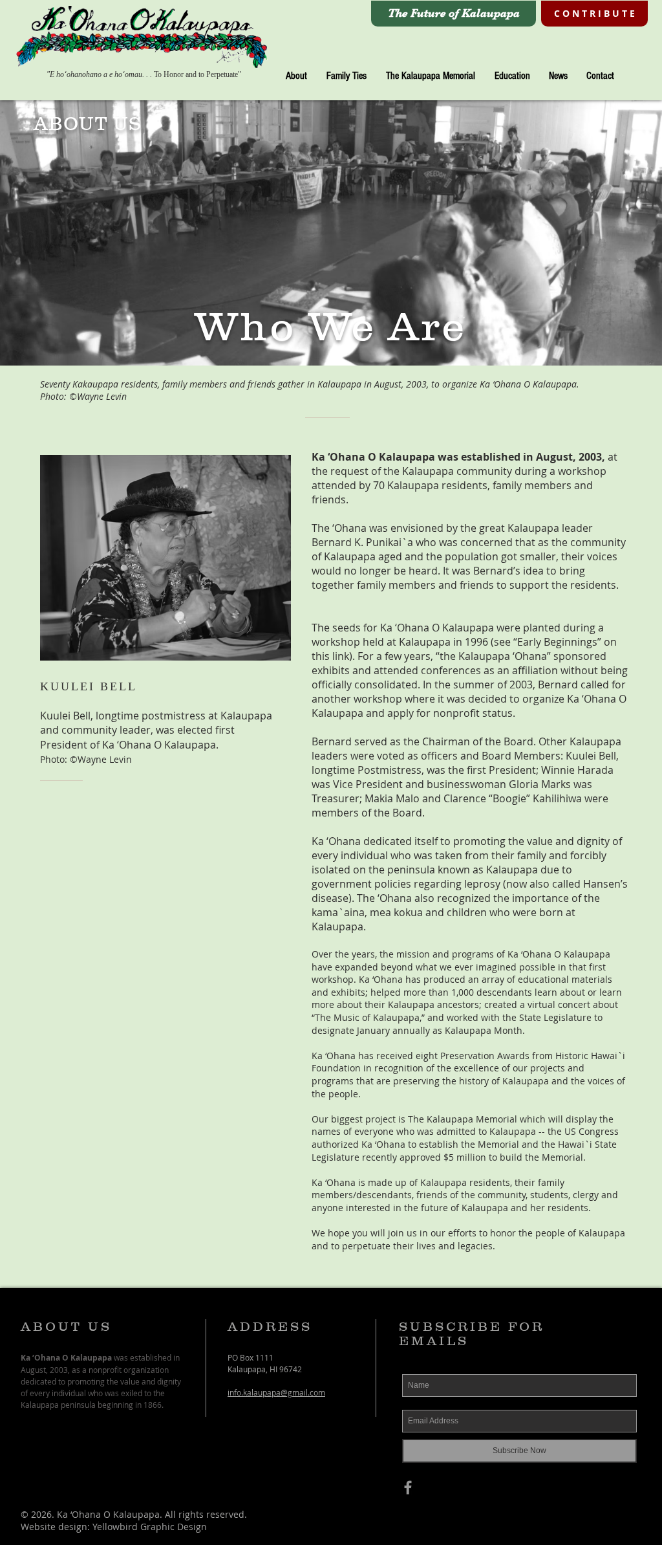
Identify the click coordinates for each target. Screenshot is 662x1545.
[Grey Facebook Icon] (408, 1487)
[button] (296, 76)
